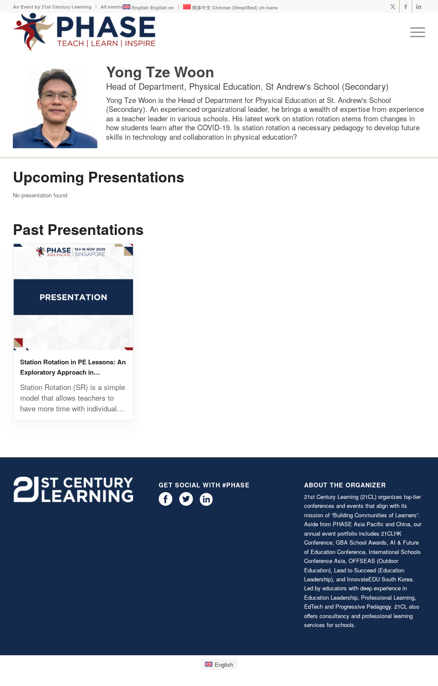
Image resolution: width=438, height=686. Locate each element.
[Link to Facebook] (406, 6)
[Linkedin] (206, 503)
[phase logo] (84, 32)
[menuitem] (54, 6)
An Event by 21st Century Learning (52, 6)
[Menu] (415, 32)
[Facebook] (165, 503)
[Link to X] (393, 6)
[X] (186, 503)
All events (112, 6)
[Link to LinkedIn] (418, 6)
